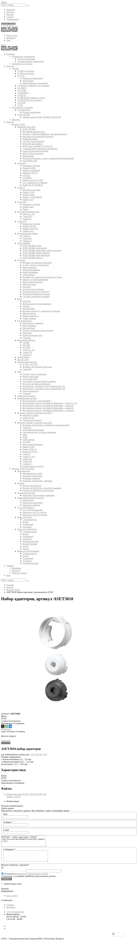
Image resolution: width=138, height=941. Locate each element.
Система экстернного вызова (36, 296)
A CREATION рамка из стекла (31, 98)
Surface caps (28, 199)
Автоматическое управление (30, 61)
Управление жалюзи (32, 420)
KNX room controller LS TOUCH (37, 146)
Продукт (10, 12)
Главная (10, 585)
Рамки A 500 (28, 447)
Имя (5, 814)
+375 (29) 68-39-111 (15, 912)
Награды (16, 119)
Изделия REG (29, 309)
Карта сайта (11, 35)
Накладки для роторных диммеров (39, 495)
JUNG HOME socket (32, 245)
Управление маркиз (26, 396)
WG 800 (26, 347)
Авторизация (12, 19)
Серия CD (27, 216)
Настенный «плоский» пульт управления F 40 (44, 386)
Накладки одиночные (33, 502)
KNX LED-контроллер (33, 153)
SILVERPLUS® (30, 161)
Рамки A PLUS (29, 449)
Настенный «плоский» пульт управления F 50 (44, 389)
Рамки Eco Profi (24, 517)
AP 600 (26, 342)
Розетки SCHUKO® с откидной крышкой (42, 488)
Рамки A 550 (28, 192)
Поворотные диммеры (33, 323)
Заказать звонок (8, 24)
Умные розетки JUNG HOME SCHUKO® (42, 117)
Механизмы (28, 500)
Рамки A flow (29, 195)
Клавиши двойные (31, 478)
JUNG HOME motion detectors (36, 253)
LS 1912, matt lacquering (33, 141)
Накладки (27, 333)
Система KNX (23, 110)
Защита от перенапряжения (35, 279)
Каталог (10, 14)
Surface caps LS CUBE (33, 180)
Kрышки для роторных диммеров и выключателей (46, 425)
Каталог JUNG (18, 124)
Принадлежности (31, 316)
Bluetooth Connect (31, 415)
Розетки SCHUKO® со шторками (38, 490)
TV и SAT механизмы (33, 510)
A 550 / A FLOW (30, 364)
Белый (26, 522)
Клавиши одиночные (32, 476)
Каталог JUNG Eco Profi (23, 469)
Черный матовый (31, 541)
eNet (19, 372)
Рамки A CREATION (32, 197)
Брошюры (16, 568)
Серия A (21, 187)
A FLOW (21, 102)
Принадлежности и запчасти (36, 292)
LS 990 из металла (25, 73)
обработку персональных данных (33, 874)
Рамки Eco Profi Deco (27, 529)
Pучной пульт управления (34, 374)
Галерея (10, 905)
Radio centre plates (31, 376)
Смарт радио (28, 418)
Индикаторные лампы (27, 233)
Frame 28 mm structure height (35, 151)
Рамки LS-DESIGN (31, 170)
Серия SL (27, 427)
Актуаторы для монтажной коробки (39, 381)
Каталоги (16, 570)
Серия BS (27, 369)
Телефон (8, 822)
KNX (19, 299)
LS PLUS (21, 95)
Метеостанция (29, 284)
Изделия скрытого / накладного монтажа (41, 311)
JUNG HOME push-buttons (35, 248)
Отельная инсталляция (33, 289)
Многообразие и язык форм (35, 83)
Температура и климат (22, 64)
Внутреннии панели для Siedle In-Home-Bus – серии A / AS (50, 403)
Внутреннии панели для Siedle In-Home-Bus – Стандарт (48, 410)
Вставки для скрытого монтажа (37, 262)
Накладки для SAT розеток (35, 515)
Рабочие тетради (19, 573)
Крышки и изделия (31, 165)
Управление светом (26, 493)
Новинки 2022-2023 (26, 127)
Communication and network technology (40, 148)
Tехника (21, 260)
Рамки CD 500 (29, 226)
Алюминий (28, 524)
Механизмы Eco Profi (32, 473)
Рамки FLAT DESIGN (33, 185)
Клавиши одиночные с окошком (37, 481)
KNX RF (27, 301)
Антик (26, 546)
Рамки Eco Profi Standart (28, 551)
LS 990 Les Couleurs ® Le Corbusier (33, 85)
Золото (26, 549)
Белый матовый (30, 544)
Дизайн (15, 68)
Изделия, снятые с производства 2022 (34, 422)
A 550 (20, 105)
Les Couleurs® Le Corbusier (35, 182)
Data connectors (29, 267)
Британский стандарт (27, 362)
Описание (5, 740)
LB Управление (24, 321)
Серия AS (21, 202)
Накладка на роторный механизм (38, 136)
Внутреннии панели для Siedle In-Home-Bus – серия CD (48, 405)
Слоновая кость (30, 519)
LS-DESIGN (23, 93)
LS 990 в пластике (25, 71)
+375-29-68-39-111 (9, 26)
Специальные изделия (33, 466)
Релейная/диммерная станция (36, 294)
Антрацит (27, 527)
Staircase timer (29, 328)
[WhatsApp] (6, 726)
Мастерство (28, 81)
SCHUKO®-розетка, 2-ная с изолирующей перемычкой (48, 158)
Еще (8, 40)
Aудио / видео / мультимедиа (36, 265)
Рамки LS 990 (29, 168)
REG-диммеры (29, 325)
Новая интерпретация (33, 78)
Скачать (10, 17)
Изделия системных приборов (36, 384)
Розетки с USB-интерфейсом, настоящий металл (45, 134)
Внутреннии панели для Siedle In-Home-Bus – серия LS (48, 408)
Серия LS (21, 163)
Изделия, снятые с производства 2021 (34, 413)
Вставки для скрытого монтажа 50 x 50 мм (42, 277)
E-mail (6, 830)
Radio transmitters (30, 139)
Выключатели (23, 471)
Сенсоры (27, 338)
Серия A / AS (29, 214)
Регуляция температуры (34, 132)
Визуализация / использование (37, 304)
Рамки (25, 209)
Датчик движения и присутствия (38, 330)
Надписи (27, 287)
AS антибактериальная (33, 430)
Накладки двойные (31, 505)
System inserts (23, 357)
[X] (2, 726)
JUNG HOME (23, 115)
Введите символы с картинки (15, 865)
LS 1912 (21, 76)
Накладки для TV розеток (34, 512)
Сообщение (9, 849)
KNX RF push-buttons (32, 144)
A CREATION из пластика (29, 100)
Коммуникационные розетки (30, 498)
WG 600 (26, 345)
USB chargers (29, 275)
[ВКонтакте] (10, 726)
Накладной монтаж (26, 340)
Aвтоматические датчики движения (39, 432)
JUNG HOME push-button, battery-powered (42, 250)
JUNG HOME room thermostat (36, 255)
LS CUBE (21, 90)
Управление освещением (23, 56)
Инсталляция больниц (33, 282)
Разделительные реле (32, 335)
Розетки (21, 483)
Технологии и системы (22, 107)
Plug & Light (28, 156)
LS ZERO (21, 88)
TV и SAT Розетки (25, 507)
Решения (10, 9)
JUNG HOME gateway (33, 258)
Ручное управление (26, 59)
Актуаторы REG (30, 379)
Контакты (10, 38)
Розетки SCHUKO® (32, 486)
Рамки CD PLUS (30, 229)
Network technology (31, 270)
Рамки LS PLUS (30, 173)
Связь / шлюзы (29, 318)
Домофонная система (27, 398)
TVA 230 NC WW (39, 754)
